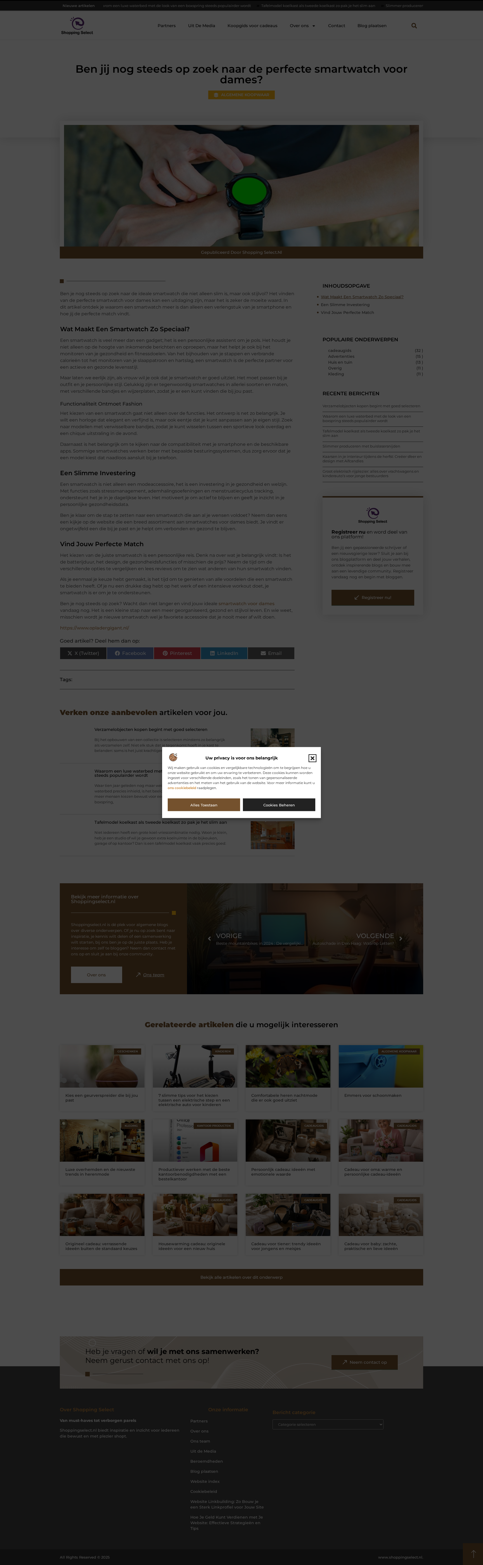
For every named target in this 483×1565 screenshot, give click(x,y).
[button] (312, 758)
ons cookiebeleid (182, 787)
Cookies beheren (279, 804)
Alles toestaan (203, 804)
